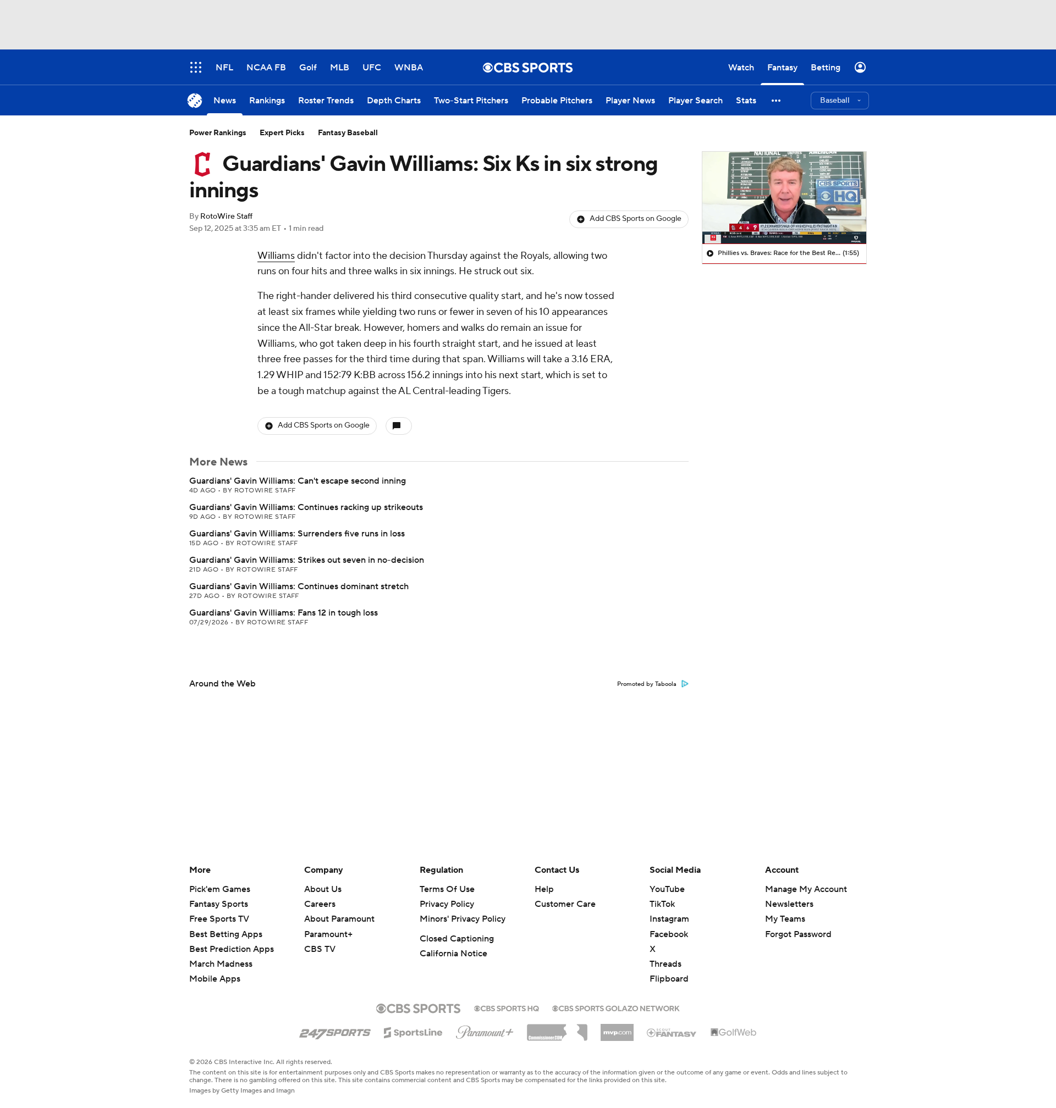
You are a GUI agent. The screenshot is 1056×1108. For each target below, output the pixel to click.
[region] (784, 198)
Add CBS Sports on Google (635, 219)
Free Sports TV (219, 918)
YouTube (667, 889)
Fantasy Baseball (348, 133)
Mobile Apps (214, 978)
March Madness (220, 964)
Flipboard (669, 978)
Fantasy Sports (218, 904)
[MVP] (617, 1028)
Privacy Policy (447, 904)
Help (544, 889)
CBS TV (320, 949)
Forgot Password (798, 934)
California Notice (453, 953)
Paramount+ (328, 934)
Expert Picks (282, 133)
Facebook (669, 934)
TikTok (662, 904)
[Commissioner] (557, 1028)
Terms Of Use (447, 889)
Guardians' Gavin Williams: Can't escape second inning (297, 480)
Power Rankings (217, 133)
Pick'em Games (219, 889)
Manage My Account (806, 889)
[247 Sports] (335, 1030)
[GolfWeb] (734, 1032)
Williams (276, 256)
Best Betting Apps (225, 934)
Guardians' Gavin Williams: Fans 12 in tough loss (283, 612)
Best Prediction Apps (231, 949)
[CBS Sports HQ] (506, 1007)
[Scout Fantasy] (672, 1032)
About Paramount (339, 918)
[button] (776, 100)
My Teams (785, 918)
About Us (323, 889)
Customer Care (565, 904)
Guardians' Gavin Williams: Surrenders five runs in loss (297, 533)
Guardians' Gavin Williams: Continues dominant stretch (299, 586)
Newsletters (789, 904)
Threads (665, 964)
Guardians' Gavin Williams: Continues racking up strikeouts (306, 507)
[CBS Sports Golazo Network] (616, 1007)
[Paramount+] (485, 1029)
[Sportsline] (413, 1031)
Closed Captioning (457, 938)
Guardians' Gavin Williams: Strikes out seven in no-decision (306, 560)
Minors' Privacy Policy (462, 918)
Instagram (669, 918)
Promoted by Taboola (646, 684)
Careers (320, 904)
